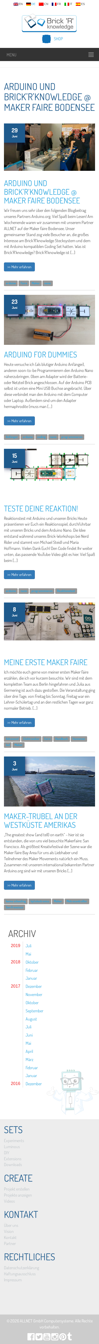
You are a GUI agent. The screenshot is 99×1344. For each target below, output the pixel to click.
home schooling (16, 901)
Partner (10, 1243)
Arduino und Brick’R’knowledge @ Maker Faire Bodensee (42, 191)
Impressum (13, 1279)
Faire (24, 283)
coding (41, 437)
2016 (15, 1083)
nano (47, 283)
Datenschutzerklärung (21, 1267)
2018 (15, 962)
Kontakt (10, 1237)
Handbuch (61, 739)
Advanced (12, 739)
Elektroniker (31, 739)
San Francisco (14, 907)
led (8, 745)
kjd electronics (40, 901)
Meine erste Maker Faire (45, 662)
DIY (6, 1152)
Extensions (12, 1158)
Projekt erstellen (17, 1189)
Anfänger (12, 437)
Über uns (11, 1225)
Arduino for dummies (40, 354)
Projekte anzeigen (18, 1195)
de (33, 4)
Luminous (12, 1146)
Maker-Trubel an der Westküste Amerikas (40, 820)
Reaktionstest (66, 591)
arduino (11, 283)
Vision (9, 1231)
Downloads (13, 1164)
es (83, 4)
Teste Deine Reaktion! (41, 508)
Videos (9, 1201)
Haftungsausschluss (20, 1273)
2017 (15, 986)
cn (46, 4)
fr (59, 4)
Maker (36, 283)
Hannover (79, 739)
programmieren (71, 437)
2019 (15, 945)
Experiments (14, 1140)
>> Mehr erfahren (19, 267)
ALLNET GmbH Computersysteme (46, 1320)
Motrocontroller (77, 901)
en (21, 4)
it (71, 4)
